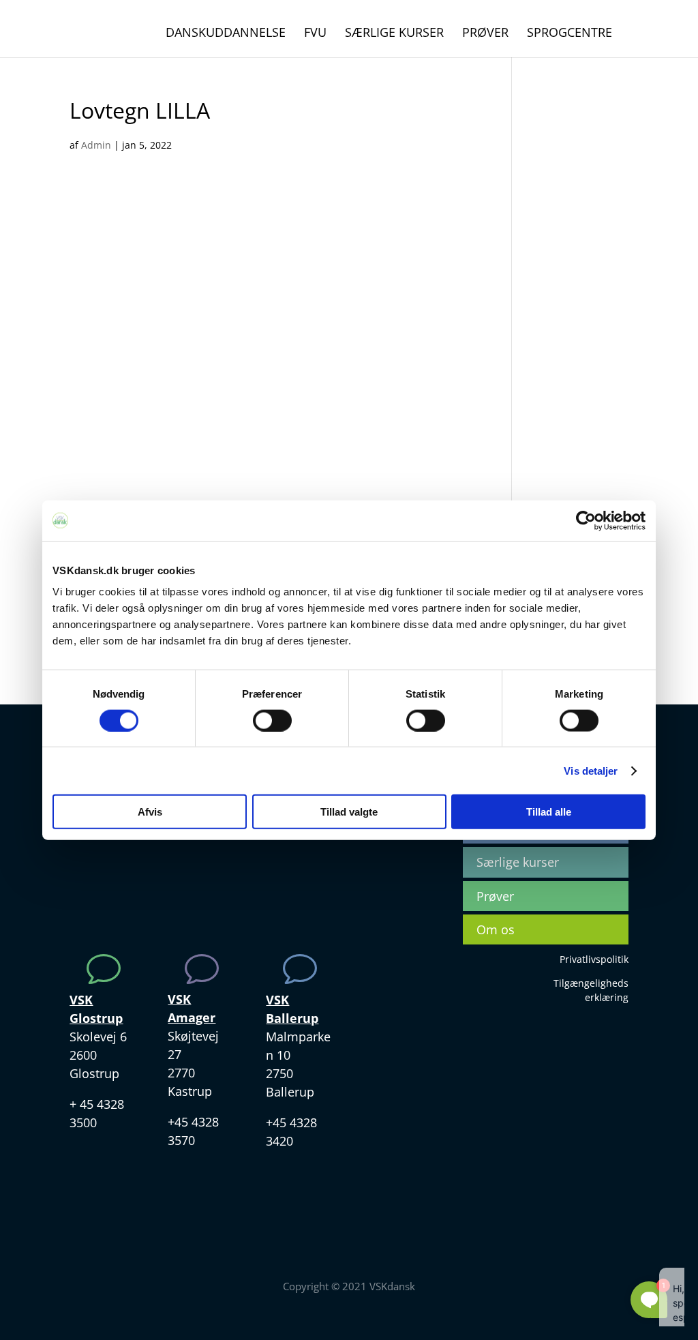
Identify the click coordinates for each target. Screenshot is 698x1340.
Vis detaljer (591, 770)
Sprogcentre (569, 33)
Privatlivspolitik (594, 959)
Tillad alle (548, 812)
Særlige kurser (394, 33)
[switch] (272, 720)
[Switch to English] (639, 38)
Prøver (485, 33)
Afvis (150, 812)
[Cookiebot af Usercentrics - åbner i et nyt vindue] (586, 520)
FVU (315, 33)
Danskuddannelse (226, 33)
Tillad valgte (349, 812)
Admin (96, 144)
